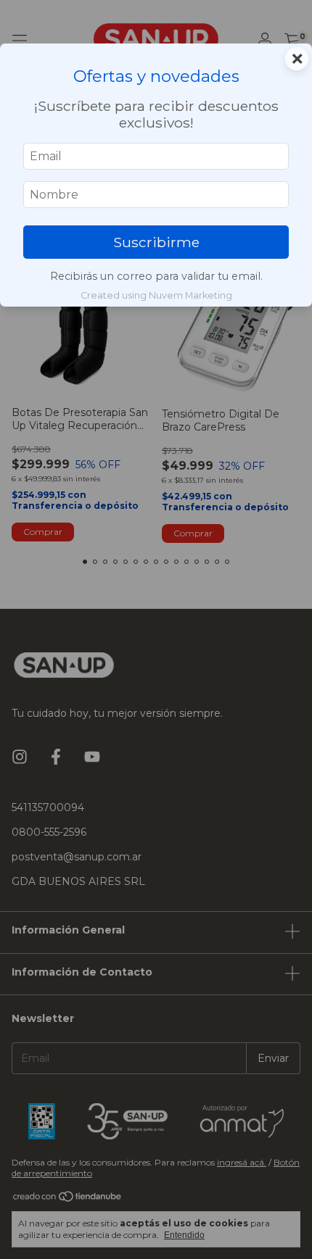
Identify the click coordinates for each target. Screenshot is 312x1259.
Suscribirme (156, 242)
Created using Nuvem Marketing (156, 295)
